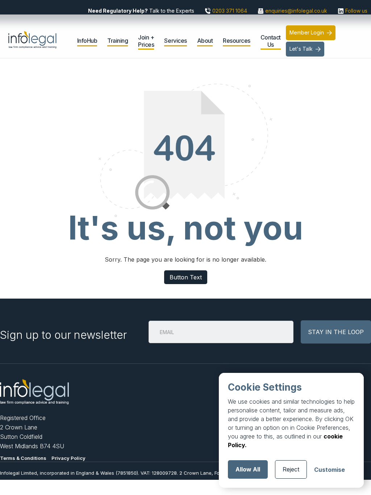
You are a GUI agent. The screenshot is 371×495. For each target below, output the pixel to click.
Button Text (186, 277)
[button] (87, 42)
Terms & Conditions (23, 458)
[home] (38, 34)
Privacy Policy (68, 458)
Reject (291, 469)
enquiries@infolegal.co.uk (296, 11)
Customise (329, 469)
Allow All (247, 469)
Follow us (356, 11)
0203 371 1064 (229, 11)
